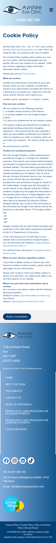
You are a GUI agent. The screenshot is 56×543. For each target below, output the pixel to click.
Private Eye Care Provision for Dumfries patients (27, 421)
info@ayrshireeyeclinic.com (27, 486)
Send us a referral (19, 404)
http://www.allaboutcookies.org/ (35, 295)
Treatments (14, 391)
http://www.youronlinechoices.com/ (28, 301)
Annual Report (31, 528)
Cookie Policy (26, 525)
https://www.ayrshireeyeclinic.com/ (22, 49)
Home (9, 377)
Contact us (13, 398)
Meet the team (15, 384)
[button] (6, 460)
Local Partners (16, 429)
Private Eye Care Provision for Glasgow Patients (27, 412)
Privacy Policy (28, 73)
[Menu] (51, 10)
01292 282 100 (28, 20)
